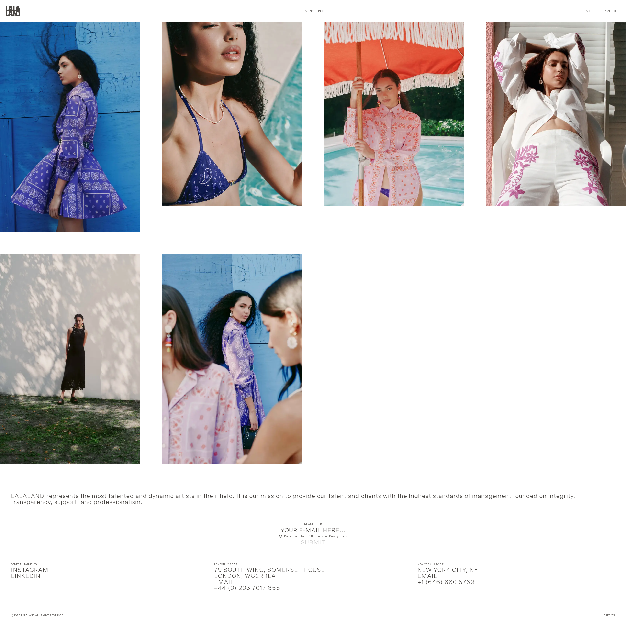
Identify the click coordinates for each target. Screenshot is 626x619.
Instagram (29, 569)
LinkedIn (26, 575)
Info (321, 11)
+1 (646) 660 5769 (445, 582)
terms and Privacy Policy (331, 536)
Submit (313, 543)
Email (607, 11)
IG (615, 11)
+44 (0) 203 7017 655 (247, 587)
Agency (310, 11)
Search (587, 11)
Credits (609, 615)
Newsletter (313, 524)
